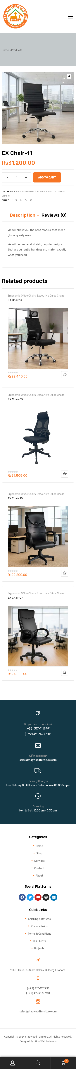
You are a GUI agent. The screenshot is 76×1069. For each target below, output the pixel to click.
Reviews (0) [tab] (54, 215)
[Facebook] (22, 897)
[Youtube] (38, 897)
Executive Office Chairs (50, 295)
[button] (69, 76)
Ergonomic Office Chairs (30, 191)
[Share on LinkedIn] (21, 200)
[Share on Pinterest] (31, 200)
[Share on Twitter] (16, 200)
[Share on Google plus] (26, 200)
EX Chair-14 (15, 300)
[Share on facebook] (12, 200)
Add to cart (47, 177)
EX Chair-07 (15, 597)
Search (38, 1063)
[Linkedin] (53, 897)
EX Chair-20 (15, 498)
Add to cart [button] (64, 374)
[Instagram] (45, 897)
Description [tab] (22, 215)
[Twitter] (30, 897)
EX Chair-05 (15, 399)
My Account (12, 1063)
